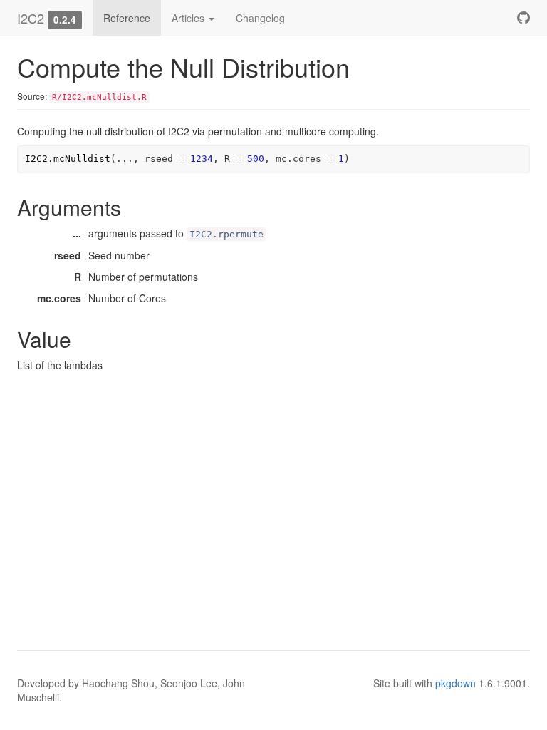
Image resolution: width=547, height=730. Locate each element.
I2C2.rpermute (226, 234)
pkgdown (455, 683)
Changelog (260, 18)
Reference (126, 18)
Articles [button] (189, 18)
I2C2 (30, 18)
